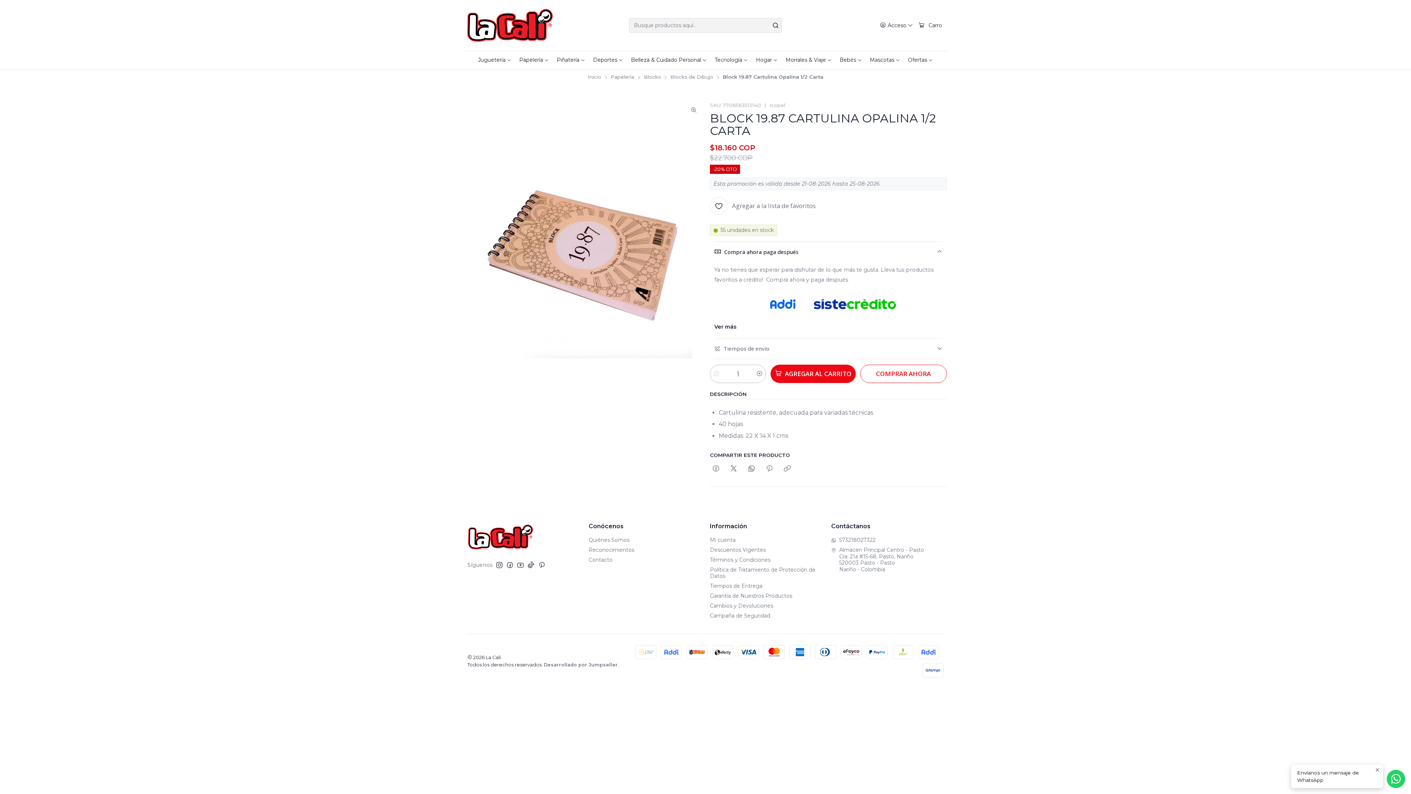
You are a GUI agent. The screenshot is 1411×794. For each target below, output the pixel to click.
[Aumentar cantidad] (759, 374)
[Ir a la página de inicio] (510, 25)
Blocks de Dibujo (691, 77)
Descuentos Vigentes (738, 550)
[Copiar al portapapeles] (787, 468)
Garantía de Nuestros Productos (751, 596)
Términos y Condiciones (740, 560)
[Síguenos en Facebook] (510, 565)
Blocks (652, 77)
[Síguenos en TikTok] (531, 565)
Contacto (601, 560)
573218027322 (857, 540)
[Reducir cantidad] (716, 374)
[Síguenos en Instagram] (499, 565)
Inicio (594, 77)
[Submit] (775, 25)
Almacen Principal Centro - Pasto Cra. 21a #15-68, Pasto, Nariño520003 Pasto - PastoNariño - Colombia (881, 560)
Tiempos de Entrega (736, 586)
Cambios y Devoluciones (741, 605)
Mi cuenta (723, 540)
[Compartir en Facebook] (716, 468)
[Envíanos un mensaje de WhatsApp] (1396, 779)
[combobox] (705, 25)
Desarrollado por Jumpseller (581, 665)
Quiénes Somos (609, 540)
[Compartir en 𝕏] (734, 468)
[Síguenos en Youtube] (520, 565)
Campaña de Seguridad (740, 615)
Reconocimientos (611, 550)
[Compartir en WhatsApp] (752, 468)
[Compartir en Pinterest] (769, 468)
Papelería (622, 77)
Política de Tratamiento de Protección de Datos (762, 573)
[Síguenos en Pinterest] (542, 565)
